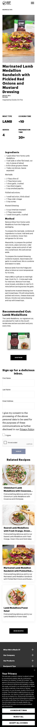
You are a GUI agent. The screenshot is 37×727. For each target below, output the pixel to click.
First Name (6, 378)
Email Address (7, 401)
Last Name (6, 390)
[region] (18, 697)
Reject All (19, 717)
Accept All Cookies (18, 723)
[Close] (34, 670)
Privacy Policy (27, 429)
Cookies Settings (18, 710)
